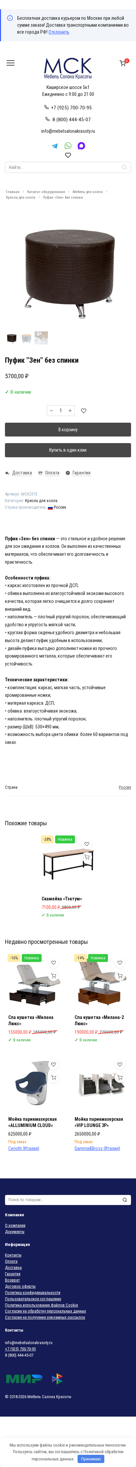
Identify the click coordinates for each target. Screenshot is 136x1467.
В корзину (68, 429)
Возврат (12, 1280)
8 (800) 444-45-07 (71, 120)
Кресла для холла (20, 197)
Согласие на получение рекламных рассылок (45, 1317)
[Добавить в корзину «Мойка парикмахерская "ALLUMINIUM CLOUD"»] (53, 1077)
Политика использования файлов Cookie (41, 1305)
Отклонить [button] (59, 32)
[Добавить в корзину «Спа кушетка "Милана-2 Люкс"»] (120, 976)
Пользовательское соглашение (33, 1298)
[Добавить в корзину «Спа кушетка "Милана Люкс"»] (53, 976)
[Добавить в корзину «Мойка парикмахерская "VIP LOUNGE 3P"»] (120, 1077)
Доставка (13, 1267)
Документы (14, 1231)
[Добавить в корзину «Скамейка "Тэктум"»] (87, 857)
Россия (59, 507)
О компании (15, 1225)
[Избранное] (68, 155)
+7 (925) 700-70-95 (71, 108)
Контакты (13, 1255)
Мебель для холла (88, 192)
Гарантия (12, 1273)
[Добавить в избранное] (83, 410)
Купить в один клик (68, 450)
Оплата (11, 1261)
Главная (12, 192)
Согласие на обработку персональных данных (45, 1311)
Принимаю (91, 1458)
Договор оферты (20, 1286)
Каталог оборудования (46, 192)
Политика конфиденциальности (32, 1292)
